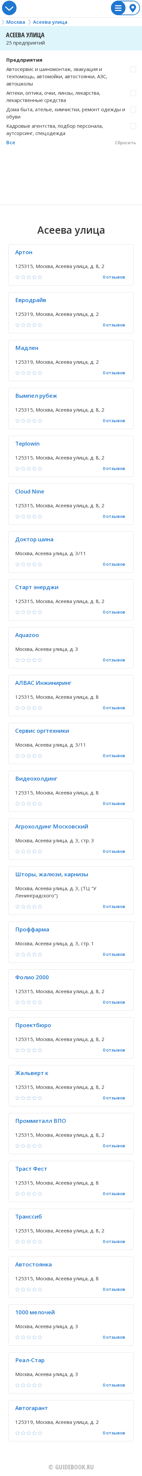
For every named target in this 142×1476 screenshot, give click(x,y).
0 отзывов (114, 277)
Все (10, 142)
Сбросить (125, 142)
